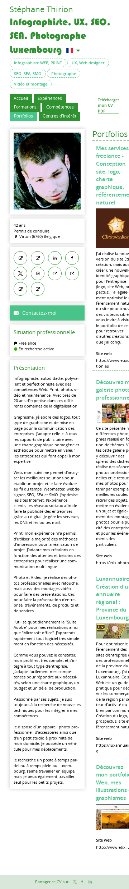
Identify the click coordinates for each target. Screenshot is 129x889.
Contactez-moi (39, 312)
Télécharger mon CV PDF (108, 105)
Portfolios (110, 134)
